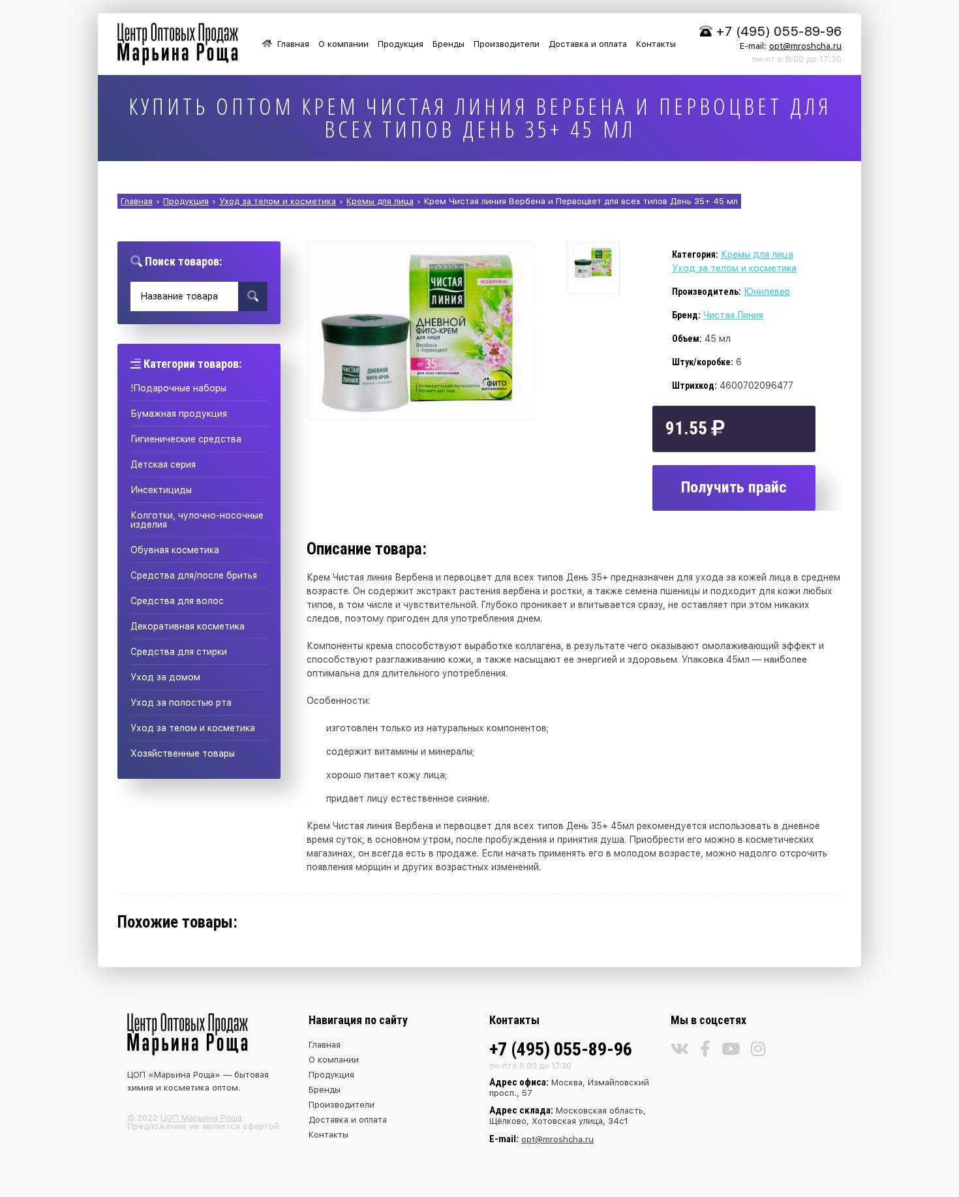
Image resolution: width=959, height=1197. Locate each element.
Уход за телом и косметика (192, 728)
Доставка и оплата (588, 44)
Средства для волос (177, 601)
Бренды (448, 44)
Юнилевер (767, 291)
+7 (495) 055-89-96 (779, 31)
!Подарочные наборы (178, 388)
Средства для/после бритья (193, 575)
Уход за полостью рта (181, 702)
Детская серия (163, 464)
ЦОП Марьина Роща (201, 1118)
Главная (293, 44)
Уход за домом (165, 677)
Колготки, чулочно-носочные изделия (197, 520)
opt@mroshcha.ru (805, 46)
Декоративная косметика (187, 626)
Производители (507, 44)
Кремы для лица (757, 254)
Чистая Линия (733, 315)
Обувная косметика (174, 550)
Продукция (400, 44)
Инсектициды (161, 490)
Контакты (656, 44)
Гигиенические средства (185, 439)
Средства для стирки (178, 651)
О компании (343, 44)
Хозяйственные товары (182, 753)
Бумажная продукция (178, 413)
